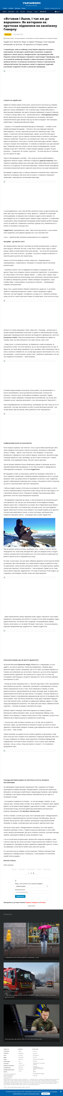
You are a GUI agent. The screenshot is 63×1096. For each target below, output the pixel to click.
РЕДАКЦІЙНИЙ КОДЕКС (38, 1073)
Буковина (14, 869)
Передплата (36, 1055)
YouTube (42, 902)
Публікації (6, 1051)
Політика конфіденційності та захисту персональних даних (38, 1068)
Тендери (35, 1061)
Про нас (35, 1051)
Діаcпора (21, 1069)
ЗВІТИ (34, 1071)
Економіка (11, 11)
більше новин (31, 905)
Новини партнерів (9, 1065)
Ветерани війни (31, 869)
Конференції (7, 1067)
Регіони (22, 11)
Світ (17, 11)
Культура (29, 11)
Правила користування (38, 1059)
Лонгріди (6, 1063)
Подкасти (6, 1049)
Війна (4, 11)
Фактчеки (21, 1059)
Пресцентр (17, 8)
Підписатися (20, 896)
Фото (5, 1055)
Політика (21, 1055)
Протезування (47, 869)
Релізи (5, 1071)
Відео (5, 1057)
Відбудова (21, 1053)
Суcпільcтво (21, 1065)
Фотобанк (11, 8)
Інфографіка (7, 1061)
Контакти (35, 1053)
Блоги (5, 1059)
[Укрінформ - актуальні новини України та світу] (31, 3)
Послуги (5, 8)
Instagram (35, 902)
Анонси (23, 8)
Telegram (28, 902)
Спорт (36, 11)
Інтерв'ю (6, 1053)
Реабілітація (22, 869)
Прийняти (45, 1093)
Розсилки (35, 1075)
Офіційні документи (9, 1069)
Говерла (39, 869)
